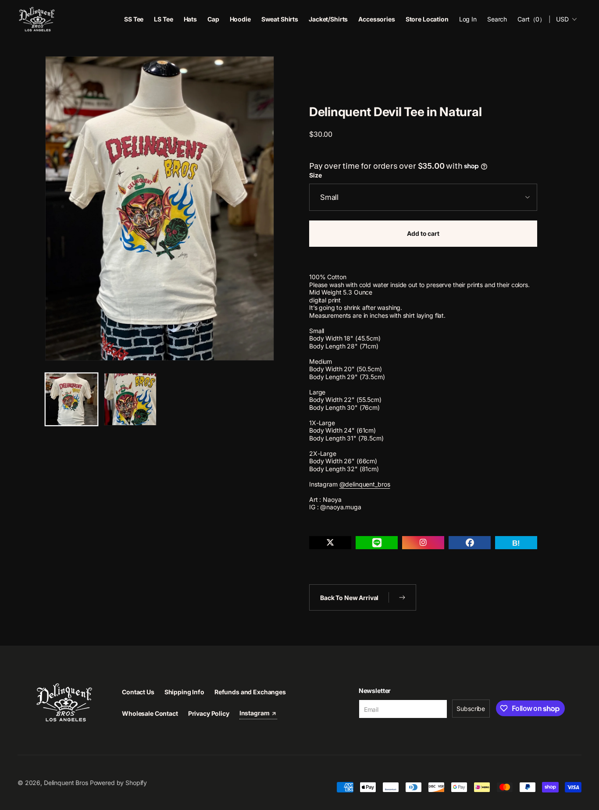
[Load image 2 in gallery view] (130, 399)
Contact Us (138, 692)
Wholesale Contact (150, 713)
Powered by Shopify (118, 782)
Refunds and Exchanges (250, 692)
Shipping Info (184, 692)
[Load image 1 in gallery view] (71, 399)
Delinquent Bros (66, 782)
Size (315, 175)
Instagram (255, 713)
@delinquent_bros (364, 484)
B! (516, 543)
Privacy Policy (208, 713)
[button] (497, 19)
